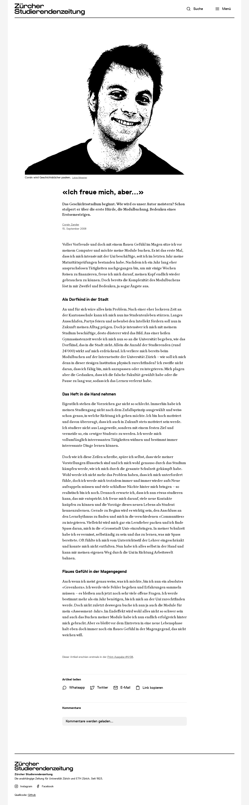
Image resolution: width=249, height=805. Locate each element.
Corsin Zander (70, 224)
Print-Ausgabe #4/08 (120, 657)
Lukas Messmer (79, 177)
